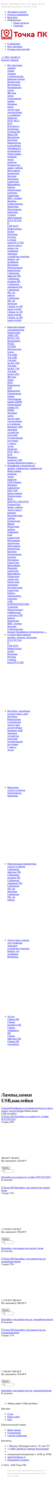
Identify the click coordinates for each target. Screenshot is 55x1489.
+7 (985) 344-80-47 (10, 57)
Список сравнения (17, 1435)
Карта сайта (13, 1416)
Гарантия (18, 25)
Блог (9, 1419)
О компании (13, 43)
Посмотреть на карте (18, 1460)
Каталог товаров (9, 60)
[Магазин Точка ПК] (24, 38)
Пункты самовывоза (18, 14)
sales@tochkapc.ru (16, 1457)
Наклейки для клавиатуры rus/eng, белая (22, 1248)
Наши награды (21, 23)
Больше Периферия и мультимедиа (27, 632)
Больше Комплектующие (21, 462)
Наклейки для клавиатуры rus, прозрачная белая (26, 1390)
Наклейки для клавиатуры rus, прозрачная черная (27, 1319)
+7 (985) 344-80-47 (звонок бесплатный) (28, 1448)
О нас (10, 1414)
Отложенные (14, 1432)
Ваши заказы (14, 1430)
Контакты (12, 17)
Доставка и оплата (17, 11)
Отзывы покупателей (18, 49)
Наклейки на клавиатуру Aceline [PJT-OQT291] (26, 1177)
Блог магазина (14, 46)
